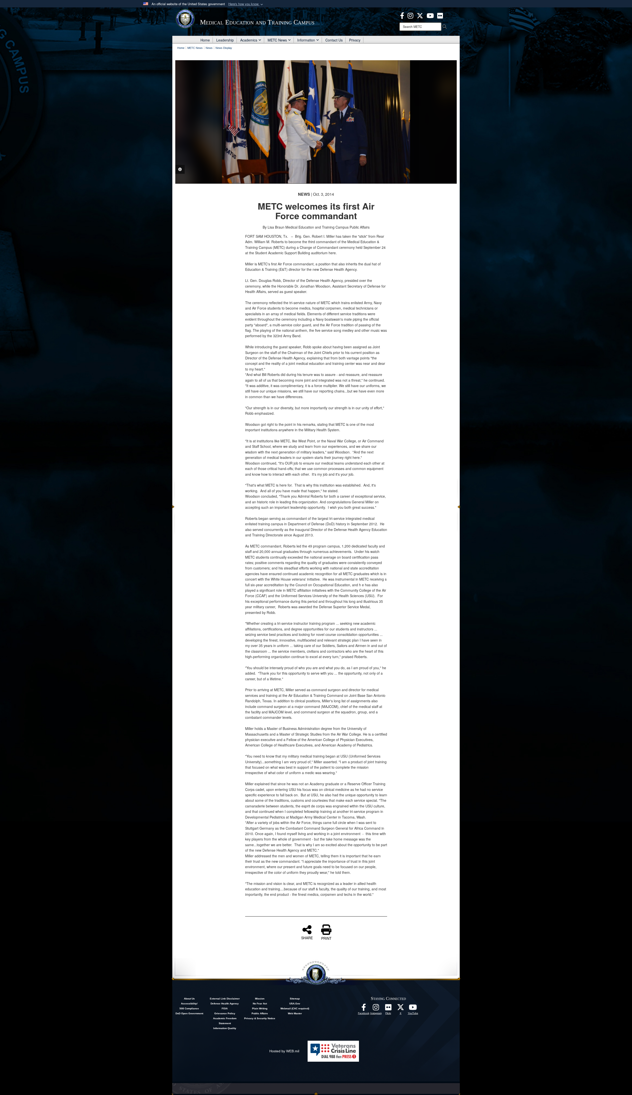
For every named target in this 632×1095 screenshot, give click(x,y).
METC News (277, 40)
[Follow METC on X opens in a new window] (401, 1009)
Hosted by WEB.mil (284, 1051)
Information (306, 40)
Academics (248, 40)
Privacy (354, 40)
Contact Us (334, 40)
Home (205, 40)
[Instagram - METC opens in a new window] (410, 15)
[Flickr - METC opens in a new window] (440, 15)
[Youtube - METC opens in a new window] (430, 15)
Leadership (225, 40)
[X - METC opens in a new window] (420, 15)
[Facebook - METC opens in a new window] (402, 15)
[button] (246, 4)
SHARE (307, 937)
